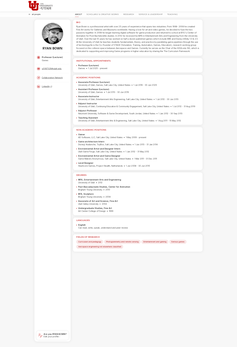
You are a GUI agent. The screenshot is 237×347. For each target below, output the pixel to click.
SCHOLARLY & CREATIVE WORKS (103, 14)
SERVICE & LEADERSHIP (151, 14)
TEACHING (172, 14)
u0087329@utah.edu (52, 68)
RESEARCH (128, 14)
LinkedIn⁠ (46, 86)
